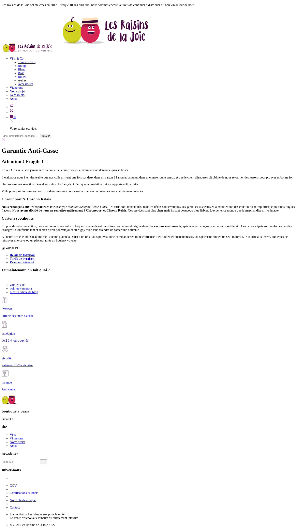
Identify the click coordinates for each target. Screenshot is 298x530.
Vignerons (16, 438)
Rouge (22, 65)
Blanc (21, 69)
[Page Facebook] (11, 478)
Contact (15, 507)
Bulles (22, 76)
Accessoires (25, 84)
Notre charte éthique (23, 500)
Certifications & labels (24, 493)
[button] (13, 117)
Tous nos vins (26, 62)
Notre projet (17, 442)
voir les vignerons (21, 288)
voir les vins (17, 284)
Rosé (21, 73)
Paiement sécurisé (22, 262)
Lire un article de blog (24, 292)
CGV (13, 485)
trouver (46, 135)
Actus (13, 445)
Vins (13, 434)
